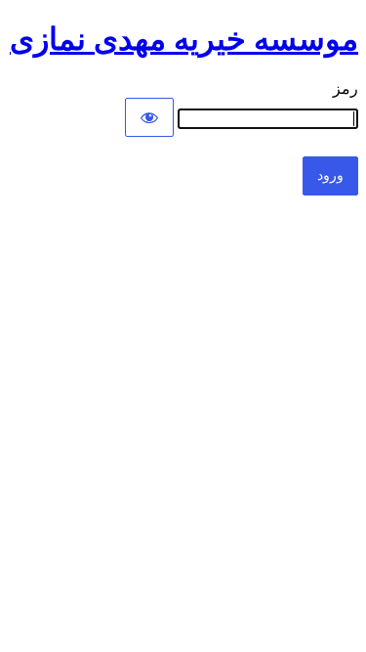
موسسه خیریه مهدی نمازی (184, 39)
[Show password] (149, 117)
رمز (345, 88)
